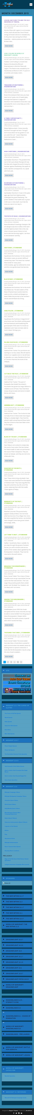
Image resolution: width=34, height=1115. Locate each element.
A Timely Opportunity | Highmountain (13, 119)
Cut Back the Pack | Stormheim (16, 374)
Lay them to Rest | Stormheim (15, 535)
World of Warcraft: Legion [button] (18, 1055)
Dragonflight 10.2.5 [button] (14, 945)
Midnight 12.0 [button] (11, 786)
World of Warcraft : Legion (13, 26)
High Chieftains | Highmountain (16, 151)
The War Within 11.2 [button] (14, 902)
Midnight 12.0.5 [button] (12, 760)
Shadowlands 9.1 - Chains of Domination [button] (18, 1017)
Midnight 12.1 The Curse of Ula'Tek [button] (17, 707)
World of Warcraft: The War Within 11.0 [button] (16, 925)
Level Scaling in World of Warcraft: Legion (14, 54)
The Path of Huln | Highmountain (17, 216)
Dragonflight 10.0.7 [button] (14, 973)
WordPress (29, 1110)
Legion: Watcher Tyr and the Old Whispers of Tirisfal (17, 21)
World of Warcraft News (18, 59)
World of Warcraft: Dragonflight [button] (15, 986)
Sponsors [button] (10, 878)
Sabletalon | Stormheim (13, 311)
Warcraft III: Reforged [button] (16, 1092)
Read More (9, 46)
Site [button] (7, 670)
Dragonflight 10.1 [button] (14, 968)
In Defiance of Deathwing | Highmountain (14, 184)
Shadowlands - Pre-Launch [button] (18, 1034)
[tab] (17, 670)
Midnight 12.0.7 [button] (12, 740)
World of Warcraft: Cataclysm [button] (15, 1069)
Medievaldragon (13, 24)
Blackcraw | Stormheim (13, 279)
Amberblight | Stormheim (14, 405)
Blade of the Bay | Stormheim (15, 437)
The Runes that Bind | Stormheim (17, 633)
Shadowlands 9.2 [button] (13, 1008)
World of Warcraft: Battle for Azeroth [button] (18, 1048)
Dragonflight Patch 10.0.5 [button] (17, 979)
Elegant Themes (13, 1110)
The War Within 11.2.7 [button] (15, 896)
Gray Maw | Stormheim (13, 248)
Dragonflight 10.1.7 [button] (14, 956)
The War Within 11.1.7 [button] (15, 907)
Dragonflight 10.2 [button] (14, 951)
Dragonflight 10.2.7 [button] (14, 939)
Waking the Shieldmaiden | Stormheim (14, 600)
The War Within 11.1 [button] (14, 913)
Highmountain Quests (9, 91)
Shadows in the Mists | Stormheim (13, 469)
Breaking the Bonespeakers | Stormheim (15, 567)
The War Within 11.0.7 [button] (15, 918)
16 (18, 662)
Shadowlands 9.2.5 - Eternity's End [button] (14, 1001)
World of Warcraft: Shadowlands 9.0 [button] (15, 1027)
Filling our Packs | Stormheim (16, 342)
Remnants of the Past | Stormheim (13, 502)
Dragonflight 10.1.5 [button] (14, 962)
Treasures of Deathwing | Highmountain (14, 86)
